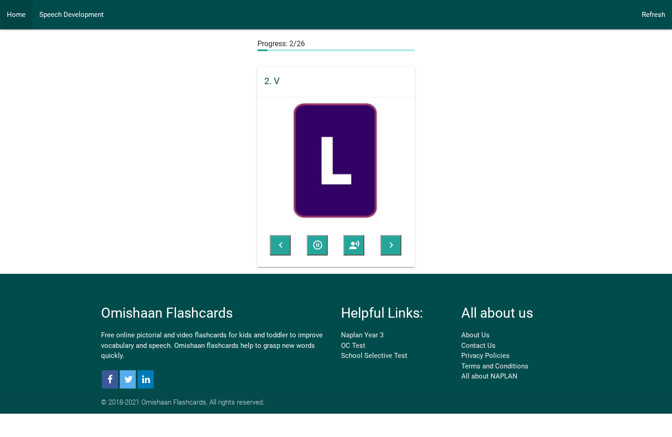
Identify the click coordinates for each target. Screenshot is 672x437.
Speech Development (71, 15)
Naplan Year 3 (362, 333)
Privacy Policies (485, 354)
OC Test (353, 344)
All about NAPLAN (489, 374)
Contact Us (478, 344)
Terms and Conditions (494, 364)
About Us (475, 333)
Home (16, 15)
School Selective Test (374, 354)
